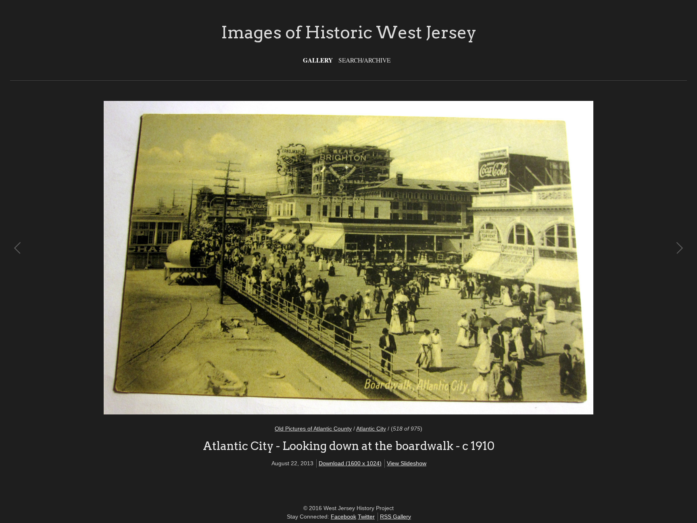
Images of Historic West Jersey (348, 32)
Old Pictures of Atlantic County (313, 428)
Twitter (366, 516)
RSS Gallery (395, 516)
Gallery (318, 60)
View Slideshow (406, 463)
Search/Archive (364, 60)
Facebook (343, 516)
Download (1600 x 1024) (350, 463)
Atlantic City (371, 428)
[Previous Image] (183, 258)
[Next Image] (513, 258)
